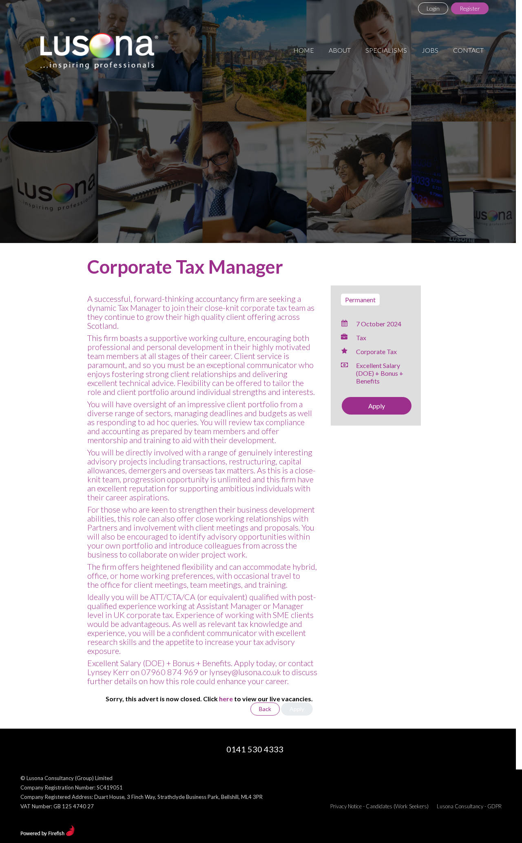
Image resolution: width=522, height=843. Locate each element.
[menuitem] (304, 50)
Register (470, 8)
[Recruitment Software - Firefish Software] (47, 834)
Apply (376, 406)
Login (433, 8)
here (226, 698)
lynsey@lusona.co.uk (245, 672)
